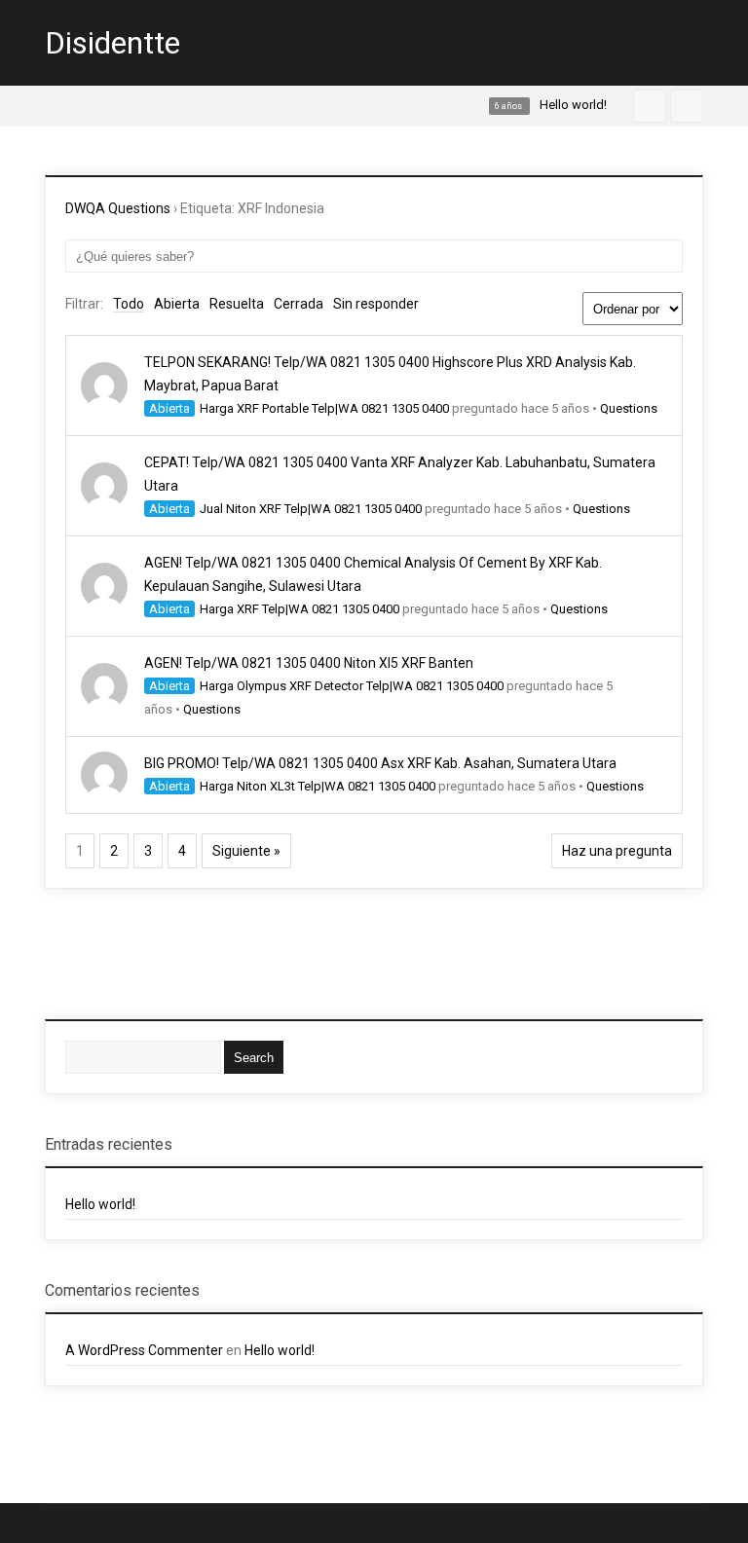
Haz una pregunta (617, 851)
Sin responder (376, 304)
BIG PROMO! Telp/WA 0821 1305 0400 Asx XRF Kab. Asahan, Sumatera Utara (380, 763)
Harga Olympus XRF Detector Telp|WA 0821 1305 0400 (352, 686)
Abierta (177, 304)
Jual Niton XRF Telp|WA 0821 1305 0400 (311, 508)
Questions (628, 408)
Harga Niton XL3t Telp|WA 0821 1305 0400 (317, 786)
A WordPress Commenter (144, 1350)
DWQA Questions (117, 208)
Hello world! (100, 1204)
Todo (128, 304)
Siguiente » (246, 851)
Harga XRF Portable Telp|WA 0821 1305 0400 (324, 408)
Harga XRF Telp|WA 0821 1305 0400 (299, 609)
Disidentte (112, 42)
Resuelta (236, 304)
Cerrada (298, 304)
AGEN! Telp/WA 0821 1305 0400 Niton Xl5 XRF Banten (308, 663)
